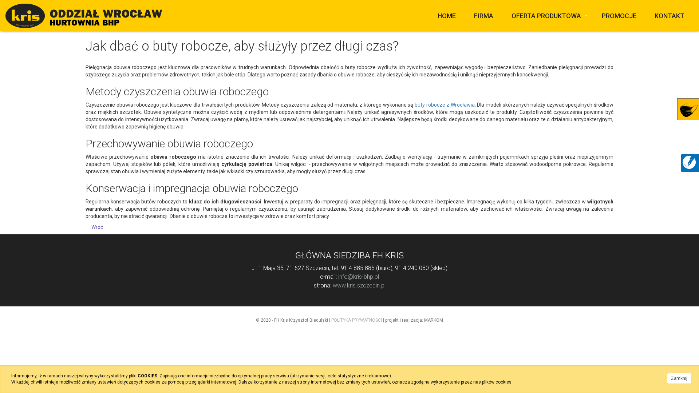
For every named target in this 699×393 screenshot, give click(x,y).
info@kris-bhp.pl (358, 276)
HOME (447, 16)
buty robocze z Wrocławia (445, 105)
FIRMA (483, 16)
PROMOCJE (619, 16)
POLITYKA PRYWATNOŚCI (356, 320)
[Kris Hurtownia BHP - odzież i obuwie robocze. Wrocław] (83, 15)
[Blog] (689, 162)
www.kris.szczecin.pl (359, 285)
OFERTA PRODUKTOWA (546, 16)
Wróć (97, 227)
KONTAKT (669, 16)
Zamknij (679, 378)
